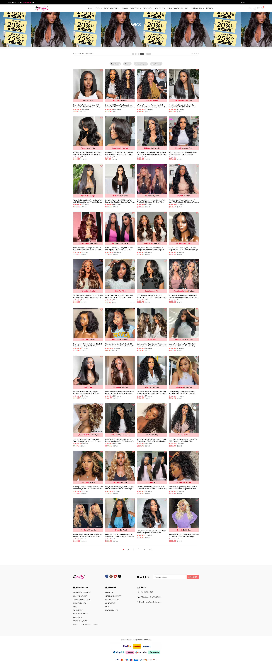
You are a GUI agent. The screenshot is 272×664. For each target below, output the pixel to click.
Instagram (111, 576)
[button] (115, 63)
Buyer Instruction (81, 587)
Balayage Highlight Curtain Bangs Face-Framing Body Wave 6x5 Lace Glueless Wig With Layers (152, 345)
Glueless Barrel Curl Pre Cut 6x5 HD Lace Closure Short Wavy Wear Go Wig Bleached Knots (119, 345)
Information (110, 587)
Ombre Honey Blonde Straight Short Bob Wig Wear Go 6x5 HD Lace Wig (182, 392)
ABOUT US (109, 592)
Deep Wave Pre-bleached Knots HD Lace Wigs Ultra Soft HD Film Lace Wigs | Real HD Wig (120, 440)
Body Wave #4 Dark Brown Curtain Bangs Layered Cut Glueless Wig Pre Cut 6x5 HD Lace (150, 249)
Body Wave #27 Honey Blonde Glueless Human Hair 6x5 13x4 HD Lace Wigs (119, 488)
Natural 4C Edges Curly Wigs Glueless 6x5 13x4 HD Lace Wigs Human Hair (183, 488)
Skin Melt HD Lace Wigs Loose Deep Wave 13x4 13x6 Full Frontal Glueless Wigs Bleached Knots (119, 106)
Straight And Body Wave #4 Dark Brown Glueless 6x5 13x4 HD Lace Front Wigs (88, 296)
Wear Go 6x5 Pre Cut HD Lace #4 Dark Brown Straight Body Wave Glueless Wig (119, 392)
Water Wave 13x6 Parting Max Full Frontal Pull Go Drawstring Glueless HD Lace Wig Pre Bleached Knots (152, 106)
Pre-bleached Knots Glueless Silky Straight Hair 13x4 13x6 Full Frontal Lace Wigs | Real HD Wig (182, 106)
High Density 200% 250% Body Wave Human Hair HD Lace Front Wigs (183, 153)
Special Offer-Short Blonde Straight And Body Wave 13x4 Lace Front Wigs (184, 535)
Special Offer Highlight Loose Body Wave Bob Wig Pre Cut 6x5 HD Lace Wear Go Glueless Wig (86, 440)
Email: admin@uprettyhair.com (150, 602)
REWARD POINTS (111, 610)
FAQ (74, 607)
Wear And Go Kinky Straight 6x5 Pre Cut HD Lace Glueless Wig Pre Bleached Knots (120, 535)
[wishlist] (101, 70)
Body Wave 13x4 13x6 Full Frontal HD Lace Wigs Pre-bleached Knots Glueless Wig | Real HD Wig (151, 153)
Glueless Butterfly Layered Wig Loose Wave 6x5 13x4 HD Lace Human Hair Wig (87, 153)
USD (242, 2)
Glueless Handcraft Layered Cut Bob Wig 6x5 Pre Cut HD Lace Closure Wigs (183, 249)
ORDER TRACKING (80, 614)
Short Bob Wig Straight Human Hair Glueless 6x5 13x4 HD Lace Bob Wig (86, 106)
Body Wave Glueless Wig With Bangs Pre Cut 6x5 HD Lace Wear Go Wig (182, 345)
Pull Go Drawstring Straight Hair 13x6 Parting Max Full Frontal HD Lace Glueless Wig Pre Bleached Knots (119, 249)
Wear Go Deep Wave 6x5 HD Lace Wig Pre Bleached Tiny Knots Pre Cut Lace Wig (151, 392)
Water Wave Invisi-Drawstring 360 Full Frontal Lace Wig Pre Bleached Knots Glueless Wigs (151, 440)
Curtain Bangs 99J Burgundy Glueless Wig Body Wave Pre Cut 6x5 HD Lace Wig (87, 249)
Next (150, 549)
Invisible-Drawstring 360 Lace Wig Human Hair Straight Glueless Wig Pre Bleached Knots (119, 201)
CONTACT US (110, 603)
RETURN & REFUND (112, 600)
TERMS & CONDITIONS (82, 600)
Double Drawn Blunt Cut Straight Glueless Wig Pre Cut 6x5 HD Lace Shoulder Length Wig (86, 392)
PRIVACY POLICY (79, 603)
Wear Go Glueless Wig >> (21, 2)
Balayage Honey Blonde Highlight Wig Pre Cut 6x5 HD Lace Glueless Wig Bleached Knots (151, 201)
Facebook (106, 576)
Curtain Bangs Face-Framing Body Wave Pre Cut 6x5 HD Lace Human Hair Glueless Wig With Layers (151, 296)
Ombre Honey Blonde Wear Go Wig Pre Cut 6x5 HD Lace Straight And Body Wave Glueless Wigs (87, 535)
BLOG (107, 607)
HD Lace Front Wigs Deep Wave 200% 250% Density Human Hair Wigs (183, 440)
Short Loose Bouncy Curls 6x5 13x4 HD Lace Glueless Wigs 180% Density (88, 345)
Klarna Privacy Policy (80, 621)
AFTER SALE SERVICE (113, 596)
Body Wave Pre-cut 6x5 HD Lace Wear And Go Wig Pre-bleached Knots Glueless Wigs (151, 532)
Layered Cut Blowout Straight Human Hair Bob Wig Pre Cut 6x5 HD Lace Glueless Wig (119, 153)
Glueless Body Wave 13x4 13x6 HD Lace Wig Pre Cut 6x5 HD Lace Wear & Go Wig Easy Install (183, 201)
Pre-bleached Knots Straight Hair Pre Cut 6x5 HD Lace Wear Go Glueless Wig (152, 488)
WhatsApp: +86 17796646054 (151, 597)
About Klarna (77, 617)
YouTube (115, 576)
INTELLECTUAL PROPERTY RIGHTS (86, 624)
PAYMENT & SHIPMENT (82, 592)
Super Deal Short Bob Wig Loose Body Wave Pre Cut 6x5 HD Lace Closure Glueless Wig (119, 296)
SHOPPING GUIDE (80, 596)
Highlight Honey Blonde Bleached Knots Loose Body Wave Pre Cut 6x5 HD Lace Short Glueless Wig (88, 488)
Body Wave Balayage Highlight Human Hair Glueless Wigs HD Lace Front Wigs (183, 296)
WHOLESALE (78, 610)
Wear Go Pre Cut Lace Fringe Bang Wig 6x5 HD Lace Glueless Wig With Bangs (88, 201)
